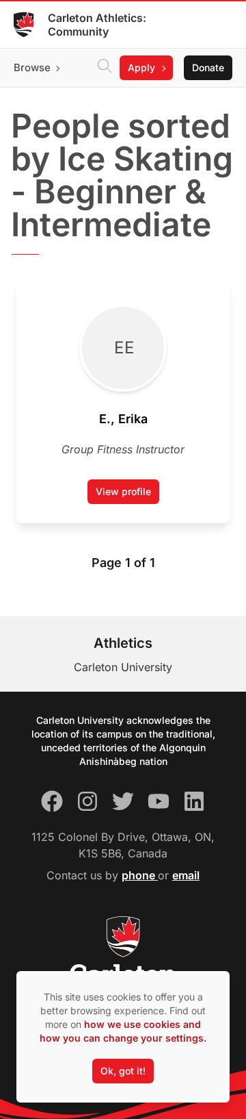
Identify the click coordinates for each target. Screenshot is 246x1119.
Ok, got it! (123, 1071)
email (186, 875)
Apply (141, 67)
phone (140, 875)
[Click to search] (104, 67)
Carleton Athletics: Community (97, 24)
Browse (32, 67)
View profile (127, 495)
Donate (208, 67)
